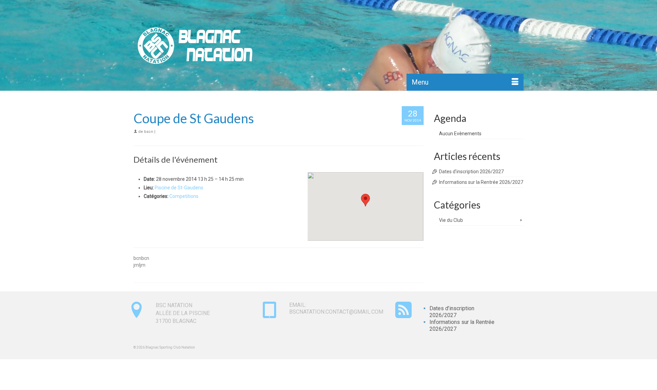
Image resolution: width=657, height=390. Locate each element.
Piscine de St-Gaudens (179, 187)
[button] (365, 200)
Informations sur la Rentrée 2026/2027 (481, 182)
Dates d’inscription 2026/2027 (471, 171)
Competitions (183, 196)
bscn (148, 131)
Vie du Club (451, 220)
